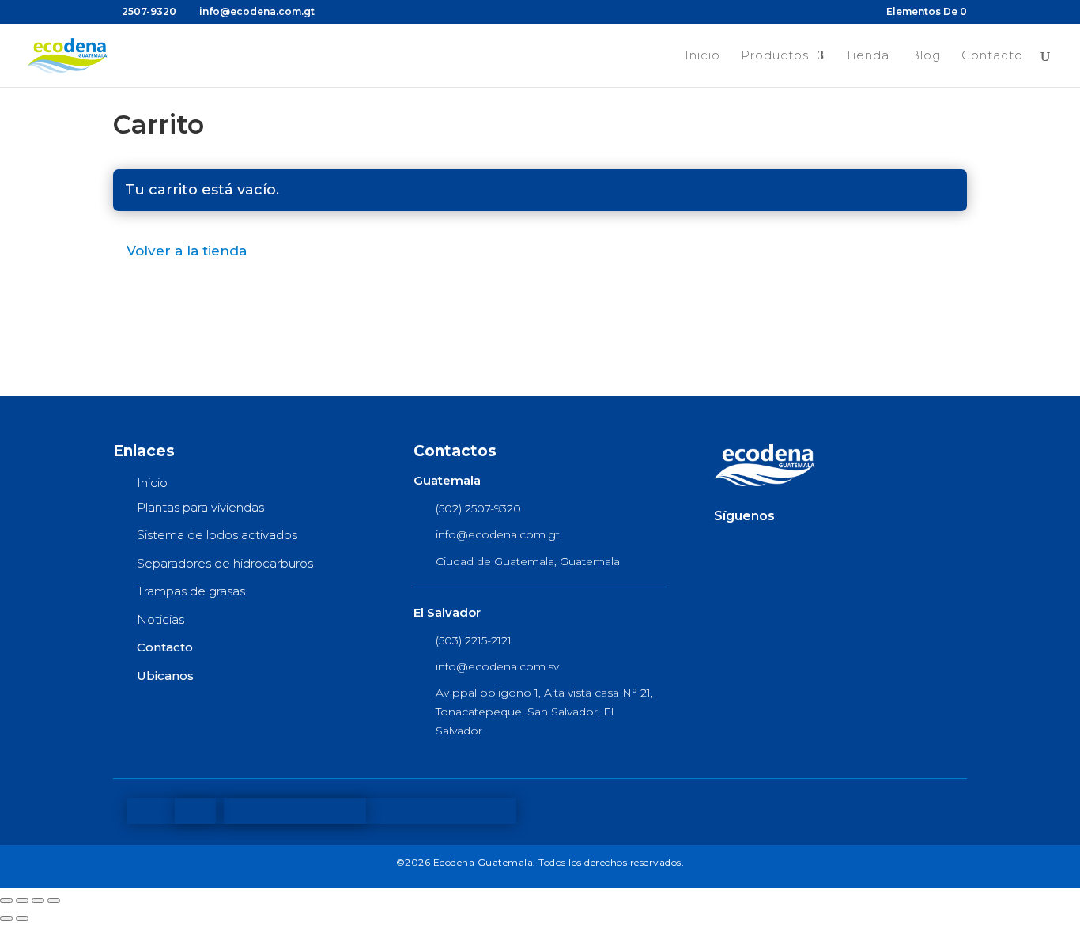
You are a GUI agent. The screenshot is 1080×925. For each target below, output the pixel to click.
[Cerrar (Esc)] (53, 900)
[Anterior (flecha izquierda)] (6, 918)
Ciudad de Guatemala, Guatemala (528, 561)
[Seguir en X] (763, 545)
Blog (925, 56)
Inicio (702, 56)
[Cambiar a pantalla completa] (22, 900)
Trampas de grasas (191, 590)
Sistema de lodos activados (217, 534)
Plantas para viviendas (200, 507)
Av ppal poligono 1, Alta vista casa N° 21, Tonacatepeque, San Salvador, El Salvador (544, 711)
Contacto (992, 56)
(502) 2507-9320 (478, 508)
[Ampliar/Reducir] (6, 900)
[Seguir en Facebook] (726, 545)
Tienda (867, 56)
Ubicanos (165, 675)
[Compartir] (38, 900)
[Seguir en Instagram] (799, 545)
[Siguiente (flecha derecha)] (22, 918)
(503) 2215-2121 (474, 640)
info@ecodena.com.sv (497, 666)
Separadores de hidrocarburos (225, 563)
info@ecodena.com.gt (498, 534)
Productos (775, 56)
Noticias (160, 619)
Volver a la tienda (187, 251)
